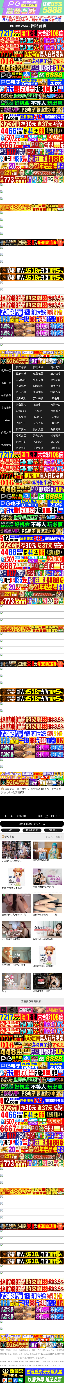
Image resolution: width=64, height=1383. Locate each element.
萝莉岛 (55, 423)
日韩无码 (55, 448)
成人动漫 (55, 373)
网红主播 (38, 367)
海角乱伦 (38, 435)
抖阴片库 (6, 432)
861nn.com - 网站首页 (28, 26)
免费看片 (6, 445)
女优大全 (38, 423)
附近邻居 (21, 392)
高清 (40, 816)
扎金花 (38, 410)
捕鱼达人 (21, 404)
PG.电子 (53, 830)
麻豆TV (38, 417)
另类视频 (55, 386)
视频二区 (6, 383)
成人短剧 (55, 441)
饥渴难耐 (38, 392)
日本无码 (55, 367)
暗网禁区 (21, 435)
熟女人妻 (38, 429)
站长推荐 (6, 395)
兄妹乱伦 (38, 441)
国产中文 (21, 441)
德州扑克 (55, 404)
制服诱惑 (55, 435)
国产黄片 (21, 429)
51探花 (55, 417)
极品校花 (21, 448)
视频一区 (6, 370)
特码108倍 (32, 830)
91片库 (21, 423)
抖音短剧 (21, 417)
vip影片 (10, 830)
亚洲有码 (21, 373)
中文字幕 (38, 379)
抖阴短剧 (38, 448)
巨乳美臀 (55, 379)
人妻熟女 (21, 386)
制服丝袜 (38, 386)
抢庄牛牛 (38, 404)
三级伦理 (21, 379)
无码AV (6, 420)
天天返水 (55, 410)
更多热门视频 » (53, 837)
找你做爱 (55, 392)
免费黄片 (55, 429)
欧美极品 (38, 373)
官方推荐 (6, 407)
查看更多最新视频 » (32, 1001)
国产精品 (21, 367)
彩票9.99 (21, 410)
